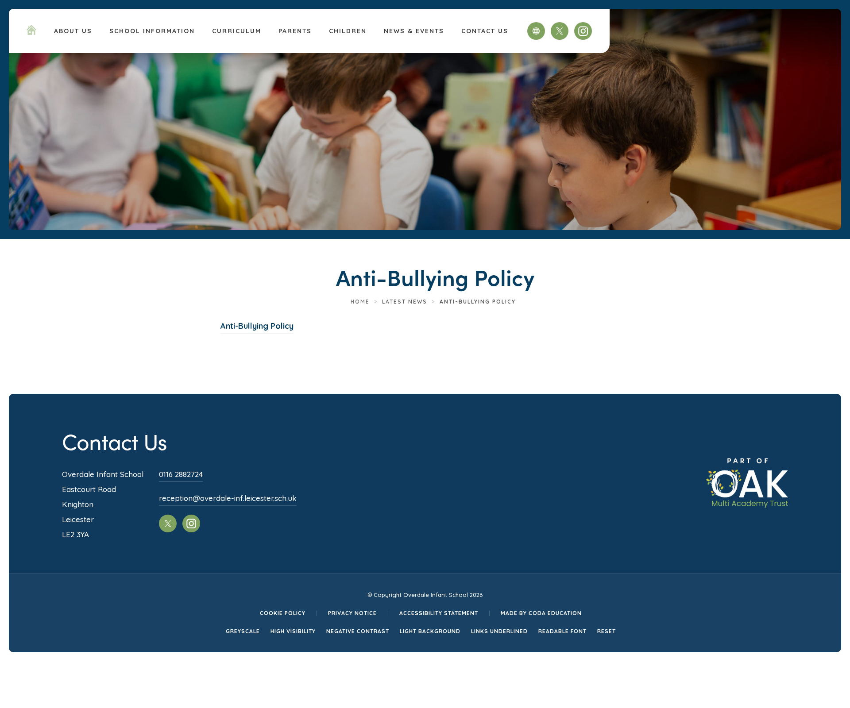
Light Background (430, 631)
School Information (152, 31)
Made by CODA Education (541, 613)
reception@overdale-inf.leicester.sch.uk (228, 498)
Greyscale (243, 631)
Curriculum (236, 31)
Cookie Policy (282, 613)
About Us (73, 31)
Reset (606, 631)
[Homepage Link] (31, 32)
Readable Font (562, 631)
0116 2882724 (181, 474)
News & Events (414, 31)
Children (348, 31)
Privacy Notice (352, 613)
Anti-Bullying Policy (257, 327)
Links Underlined (499, 631)
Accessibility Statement (438, 613)
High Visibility (293, 631)
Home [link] (360, 301)
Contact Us (484, 31)
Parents (295, 31)
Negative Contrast (357, 631)
